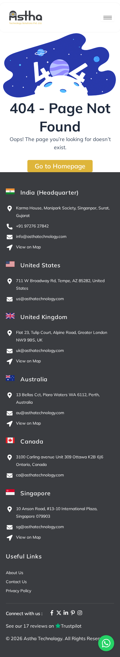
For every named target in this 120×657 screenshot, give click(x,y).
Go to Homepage (60, 166)
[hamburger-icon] (107, 18)
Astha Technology (43, 638)
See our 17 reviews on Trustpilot (44, 626)
